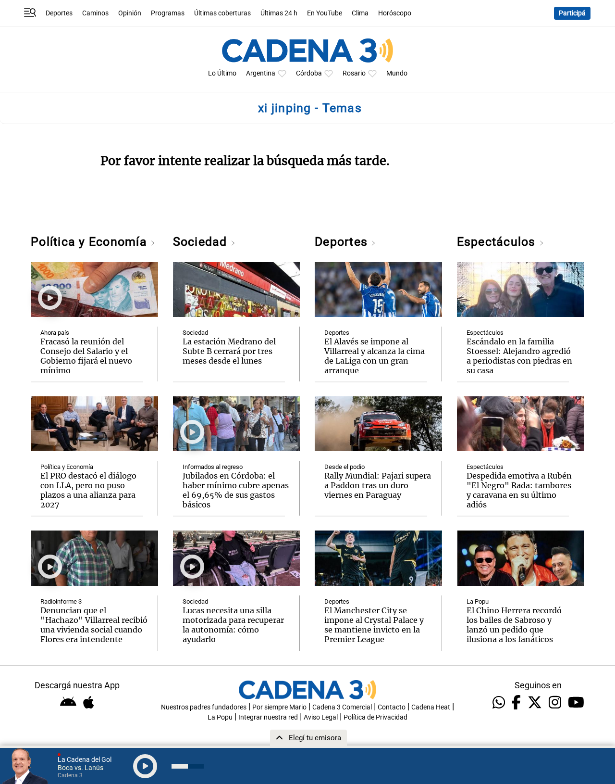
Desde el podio (344, 466)
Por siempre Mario (279, 707)
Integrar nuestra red (268, 717)
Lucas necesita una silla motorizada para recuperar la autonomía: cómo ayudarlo (233, 625)
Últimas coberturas (222, 13)
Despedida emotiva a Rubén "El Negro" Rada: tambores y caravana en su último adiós (519, 490)
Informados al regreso (213, 466)
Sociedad (202, 242)
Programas (167, 13)
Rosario (354, 73)
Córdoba (309, 73)
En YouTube (324, 13)
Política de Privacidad (375, 717)
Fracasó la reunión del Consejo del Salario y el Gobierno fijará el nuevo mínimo (86, 356)
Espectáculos (498, 242)
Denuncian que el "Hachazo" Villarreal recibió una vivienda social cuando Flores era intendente (94, 625)
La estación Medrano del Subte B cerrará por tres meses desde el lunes (229, 351)
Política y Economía (90, 242)
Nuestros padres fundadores (203, 707)
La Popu (478, 601)
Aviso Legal (321, 717)
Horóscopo (394, 13)
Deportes (59, 13)
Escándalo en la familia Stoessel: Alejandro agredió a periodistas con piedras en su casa (519, 356)
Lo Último (222, 73)
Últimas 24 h (278, 13)
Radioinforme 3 (61, 601)
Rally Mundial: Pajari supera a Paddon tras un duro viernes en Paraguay (377, 485)
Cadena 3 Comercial (342, 707)
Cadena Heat (430, 707)
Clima (360, 13)
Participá (572, 13)
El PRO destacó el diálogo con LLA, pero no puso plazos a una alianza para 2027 (88, 490)
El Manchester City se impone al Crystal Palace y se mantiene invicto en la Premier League (374, 625)
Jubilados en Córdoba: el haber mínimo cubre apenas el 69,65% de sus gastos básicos (236, 490)
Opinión (129, 13)
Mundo (396, 73)
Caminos (95, 13)
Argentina (260, 73)
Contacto (392, 707)
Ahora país (54, 332)
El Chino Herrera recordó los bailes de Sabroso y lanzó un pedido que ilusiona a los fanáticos (514, 625)
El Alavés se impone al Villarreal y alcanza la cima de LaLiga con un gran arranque (374, 356)
